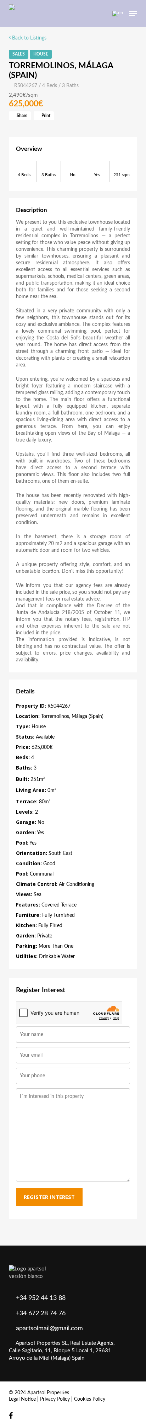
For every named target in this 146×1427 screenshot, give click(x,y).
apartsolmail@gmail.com (49, 1328)
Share (21, 115)
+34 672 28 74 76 (41, 1313)
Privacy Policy (55, 1399)
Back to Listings (28, 38)
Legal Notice (22, 1399)
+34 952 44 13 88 (41, 1298)
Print (45, 115)
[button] (133, 13)
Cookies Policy (89, 1399)
